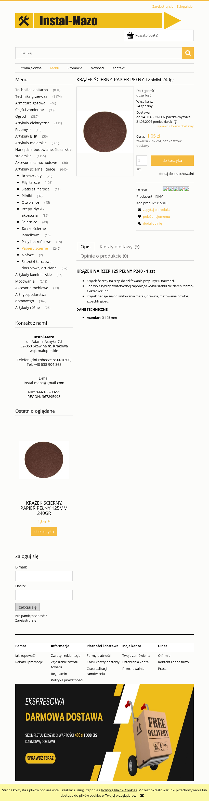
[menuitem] (30, 68)
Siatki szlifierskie (36, 189)
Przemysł (23, 129)
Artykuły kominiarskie (33, 274)
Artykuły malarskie (31, 142)
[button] (153, 209)
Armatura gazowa (30, 103)
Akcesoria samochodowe (36, 162)
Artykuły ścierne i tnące (35, 169)
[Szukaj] (188, 53)
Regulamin (59, 673)
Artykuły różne (27, 307)
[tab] (86, 246)
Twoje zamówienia (136, 655)
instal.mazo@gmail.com (44, 382)
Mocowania (25, 281)
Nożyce (28, 254)
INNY (159, 196)
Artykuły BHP (26, 136)
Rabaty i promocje (29, 662)
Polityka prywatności (67, 680)
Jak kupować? (25, 655)
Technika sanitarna (31, 89)
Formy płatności (99, 655)
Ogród (20, 116)
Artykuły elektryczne (32, 122)
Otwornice (30, 202)
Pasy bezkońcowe (36, 241)
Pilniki (27, 195)
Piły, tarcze (31, 182)
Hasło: (20, 586)
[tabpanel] (135, 293)
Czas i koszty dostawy (103, 662)
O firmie (164, 655)
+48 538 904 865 (47, 364)
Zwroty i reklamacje (65, 655)
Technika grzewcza (31, 96)
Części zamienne (29, 109)
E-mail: (21, 567)
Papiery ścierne (35, 248)
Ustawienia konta (135, 662)
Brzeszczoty (32, 175)
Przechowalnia (133, 668)
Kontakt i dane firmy (173, 662)
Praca (162, 668)
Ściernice (29, 222)
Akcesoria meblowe (31, 287)
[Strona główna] (98, 19)
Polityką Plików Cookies (119, 790)
